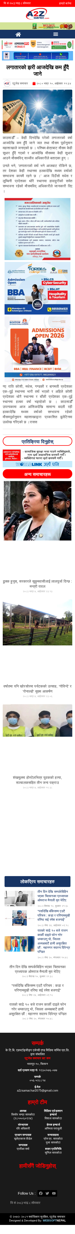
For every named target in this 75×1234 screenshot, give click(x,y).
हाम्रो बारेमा (65, 3)
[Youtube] (54, 1193)
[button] (56, 34)
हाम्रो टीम (37, 1102)
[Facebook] (41, 1193)
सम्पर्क (38, 1043)
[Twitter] (47, 1193)
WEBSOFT (54, 1220)
